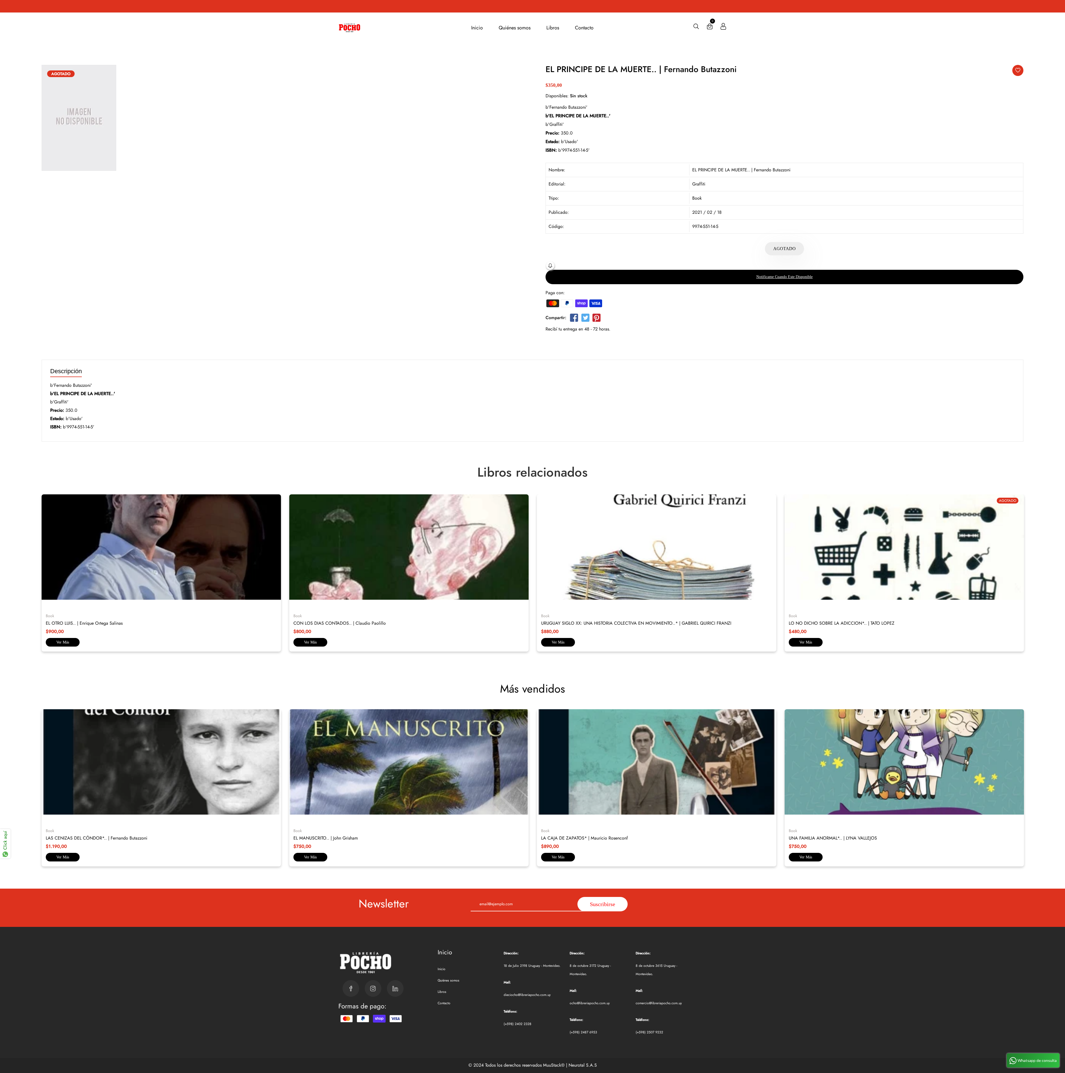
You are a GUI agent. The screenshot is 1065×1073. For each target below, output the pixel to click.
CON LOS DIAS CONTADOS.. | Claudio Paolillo (339, 623)
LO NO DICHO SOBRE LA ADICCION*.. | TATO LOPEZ (841, 623)
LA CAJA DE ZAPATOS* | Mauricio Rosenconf (584, 838)
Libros (552, 27)
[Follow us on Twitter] (585, 319)
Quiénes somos (515, 27)
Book (697, 198)
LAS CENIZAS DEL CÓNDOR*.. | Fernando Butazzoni (96, 838)
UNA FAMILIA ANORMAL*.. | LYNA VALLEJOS (833, 838)
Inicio (477, 27)
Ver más (62, 642)
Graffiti (698, 184)
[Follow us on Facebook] (574, 319)
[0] (709, 27)
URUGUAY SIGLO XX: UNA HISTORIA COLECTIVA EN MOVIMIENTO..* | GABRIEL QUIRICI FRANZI (636, 623)
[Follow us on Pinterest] (596, 319)
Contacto (584, 27)
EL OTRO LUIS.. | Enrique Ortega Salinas (84, 623)
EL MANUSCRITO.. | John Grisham (325, 838)
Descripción (66, 371)
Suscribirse (602, 904)
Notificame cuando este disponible (784, 277)
